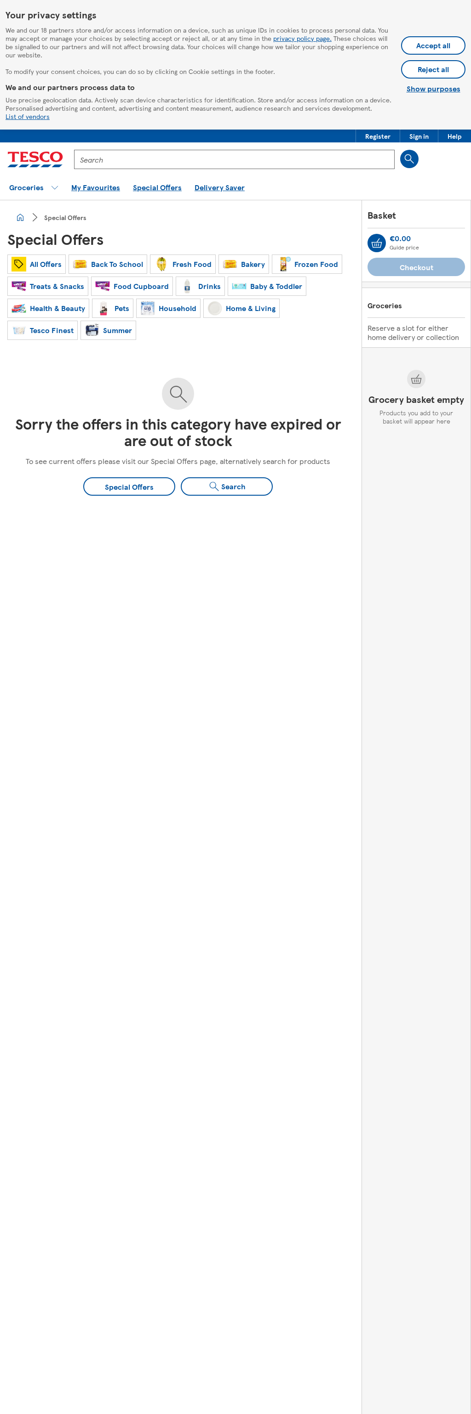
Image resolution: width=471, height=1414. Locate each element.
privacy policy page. (302, 38)
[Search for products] (409, 159)
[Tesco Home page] (35, 159)
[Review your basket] (377, 243)
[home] (20, 217)
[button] (378, 136)
